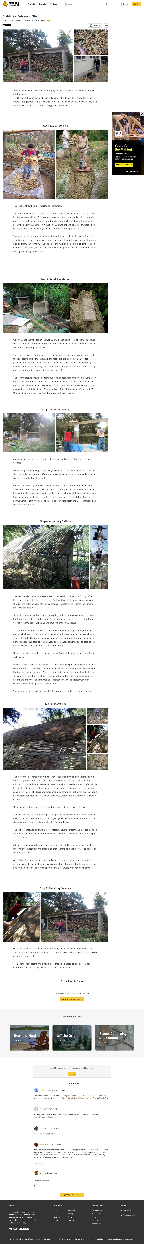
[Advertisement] (128, 143)
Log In (125, 4)
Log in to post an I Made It (72, 999)
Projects (31, 4)
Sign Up (136, 4)
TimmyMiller (45, 1129)
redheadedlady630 (47, 1090)
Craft (56, 1220)
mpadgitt (43, 1109)
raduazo (8, 21)
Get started (96, 1213)
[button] (106, 25)
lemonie (43, 1173)
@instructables (129, 1210)
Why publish (97, 1210)
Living (70, 1213)
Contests (42, 4)
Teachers (53, 4)
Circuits (57, 1210)
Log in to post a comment (72, 1195)
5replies (39, 1164)
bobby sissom (45, 1144)
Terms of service (35, 1239)
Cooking (71, 1210)
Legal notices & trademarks (123, 1239)
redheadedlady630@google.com (79, 1098)
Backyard (26, 21)
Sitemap (95, 1220)
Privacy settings (67, 1239)
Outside (17, 21)
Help (94, 1217)
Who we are (97, 1224)
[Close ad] (142, 114)
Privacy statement (51, 1239)
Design (57, 1217)
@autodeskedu (129, 1215)
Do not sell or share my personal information (93, 1239)
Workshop (58, 1213)
